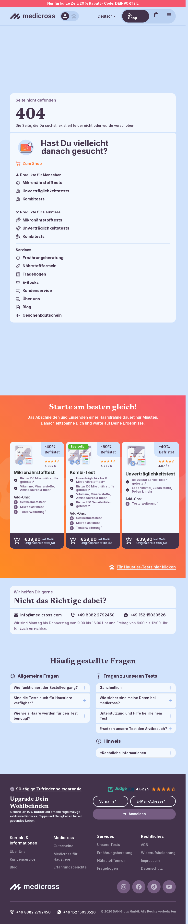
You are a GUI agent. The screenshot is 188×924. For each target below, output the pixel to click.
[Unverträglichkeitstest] (136, 456)
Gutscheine (63, 846)
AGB (144, 845)
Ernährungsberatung (43, 257)
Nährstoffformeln (40, 265)
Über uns (31, 298)
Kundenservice (37, 290)
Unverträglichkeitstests (46, 190)
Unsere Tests (108, 845)
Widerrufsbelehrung (158, 853)
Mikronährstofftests (42, 182)
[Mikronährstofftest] (23, 455)
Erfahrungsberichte (70, 867)
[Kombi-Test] (80, 455)
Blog (27, 306)
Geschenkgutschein (42, 315)
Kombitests (34, 198)
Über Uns (17, 851)
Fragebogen (34, 274)
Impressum (150, 860)
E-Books (31, 282)
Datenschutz (152, 868)
